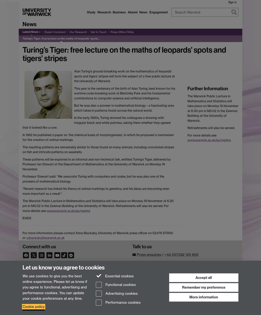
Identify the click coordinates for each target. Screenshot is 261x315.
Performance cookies (123, 302)
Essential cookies (119, 276)
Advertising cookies (121, 293)
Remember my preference (203, 287)
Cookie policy (34, 306)
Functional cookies (120, 285)
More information (203, 297)
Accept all (203, 277)
